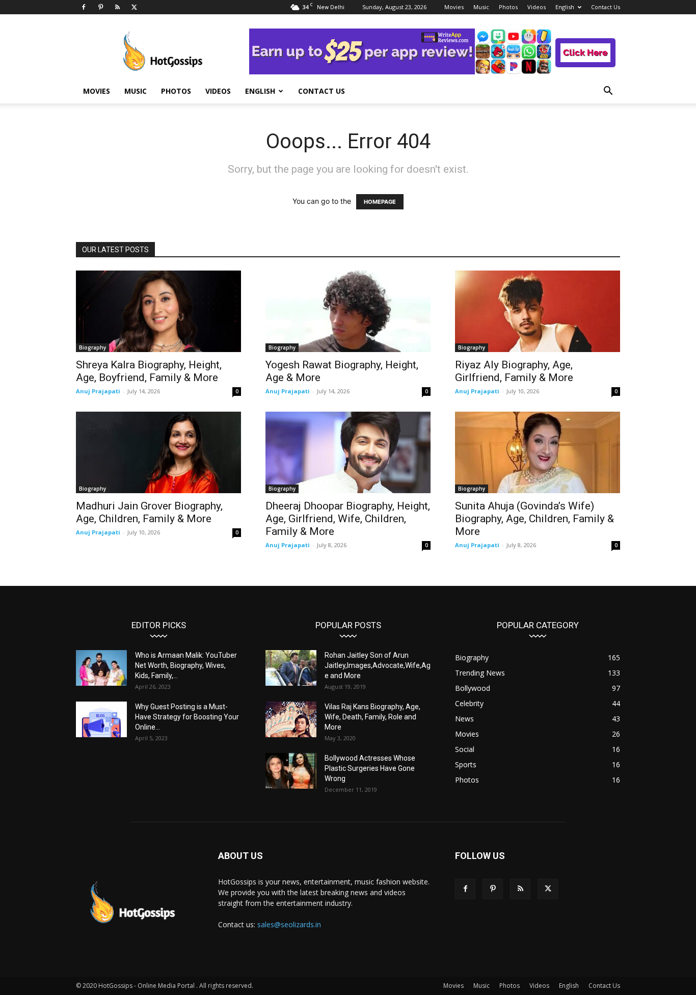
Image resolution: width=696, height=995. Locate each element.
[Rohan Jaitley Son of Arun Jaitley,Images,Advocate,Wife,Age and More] (290, 668)
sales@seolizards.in (289, 924)
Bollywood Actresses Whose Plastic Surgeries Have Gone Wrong (370, 768)
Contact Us (605, 7)
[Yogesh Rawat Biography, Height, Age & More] (348, 311)
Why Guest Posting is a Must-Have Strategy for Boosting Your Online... (187, 717)
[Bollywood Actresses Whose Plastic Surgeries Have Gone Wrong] (290, 771)
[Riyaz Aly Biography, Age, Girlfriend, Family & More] (537, 311)
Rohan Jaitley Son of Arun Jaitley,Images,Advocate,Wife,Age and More (378, 665)
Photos (508, 7)
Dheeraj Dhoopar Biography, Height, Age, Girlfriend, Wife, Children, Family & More (347, 518)
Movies (454, 7)
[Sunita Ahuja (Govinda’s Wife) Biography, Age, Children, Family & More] (537, 452)
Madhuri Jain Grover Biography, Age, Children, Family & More (149, 512)
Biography (92, 347)
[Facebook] (83, 7)
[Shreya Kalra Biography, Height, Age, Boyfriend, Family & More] (158, 311)
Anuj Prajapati (98, 391)
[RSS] (117, 7)
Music (481, 7)
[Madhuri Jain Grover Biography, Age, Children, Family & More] (158, 452)
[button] (608, 92)
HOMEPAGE (380, 201)
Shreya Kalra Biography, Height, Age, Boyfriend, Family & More (149, 371)
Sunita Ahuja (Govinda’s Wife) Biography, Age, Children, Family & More (534, 518)
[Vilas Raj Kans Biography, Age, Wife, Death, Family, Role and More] (290, 719)
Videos (536, 7)
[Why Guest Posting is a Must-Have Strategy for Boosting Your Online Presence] (101, 719)
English (564, 7)
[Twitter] (134, 7)
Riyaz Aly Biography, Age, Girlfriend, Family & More (514, 371)
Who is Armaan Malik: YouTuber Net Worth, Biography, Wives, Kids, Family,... (186, 665)
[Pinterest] (100, 7)
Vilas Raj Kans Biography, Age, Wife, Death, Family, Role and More (372, 717)
